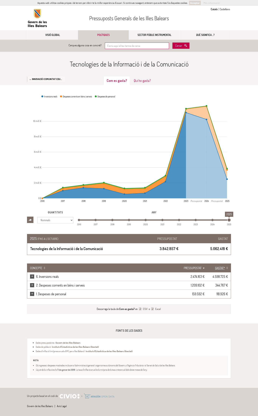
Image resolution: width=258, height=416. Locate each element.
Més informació (211, 2)
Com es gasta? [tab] (117, 80)
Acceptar (195, 2)
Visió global (52, 34)
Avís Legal (62, 406)
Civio (69, 396)
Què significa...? (205, 34)
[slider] (229, 220)
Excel (158, 309)
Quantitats (55, 212)
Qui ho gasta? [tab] (142, 80)
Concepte (36, 268)
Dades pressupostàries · (58, 342)
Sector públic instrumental (154, 34)
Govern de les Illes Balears (37, 18)
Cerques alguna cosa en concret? (85, 45)
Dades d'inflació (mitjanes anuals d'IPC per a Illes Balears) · (84, 351)
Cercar (178, 45)
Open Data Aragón (99, 396)
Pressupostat (193, 268)
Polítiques (103, 34)
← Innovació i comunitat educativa (47, 79)
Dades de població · (67, 346)
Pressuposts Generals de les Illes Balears (129, 18)
